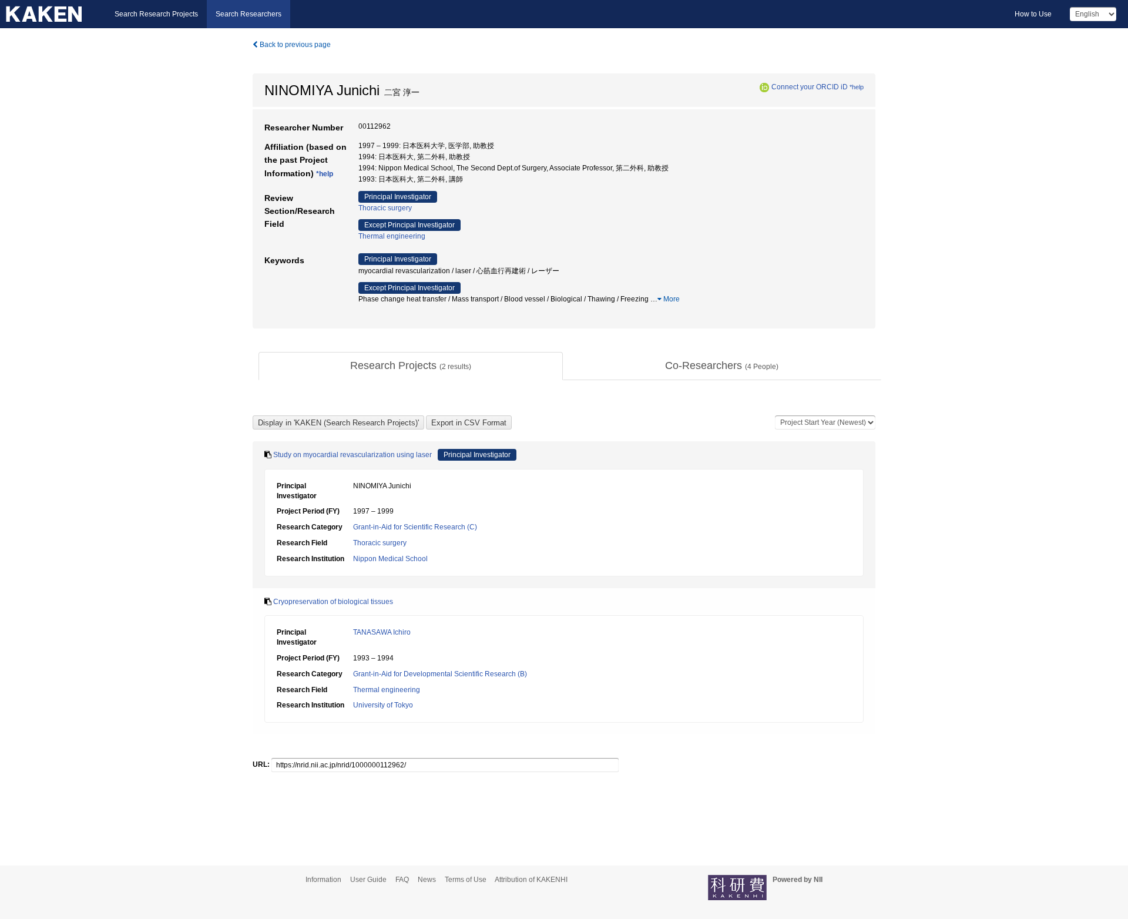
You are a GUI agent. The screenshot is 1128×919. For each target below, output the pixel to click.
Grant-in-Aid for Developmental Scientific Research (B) (440, 674)
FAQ (402, 880)
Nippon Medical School (390, 559)
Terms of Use (465, 880)
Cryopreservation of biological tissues (333, 602)
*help (857, 86)
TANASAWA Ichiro (382, 632)
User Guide (368, 880)
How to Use (1033, 14)
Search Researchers (248, 14)
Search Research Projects (156, 14)
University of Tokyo (383, 705)
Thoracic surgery (385, 208)
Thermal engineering (391, 236)
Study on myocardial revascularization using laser (352, 455)
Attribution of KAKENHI (531, 880)
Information (323, 880)
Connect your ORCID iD (809, 87)
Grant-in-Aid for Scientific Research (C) (415, 527)
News (427, 880)
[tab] (410, 366)
